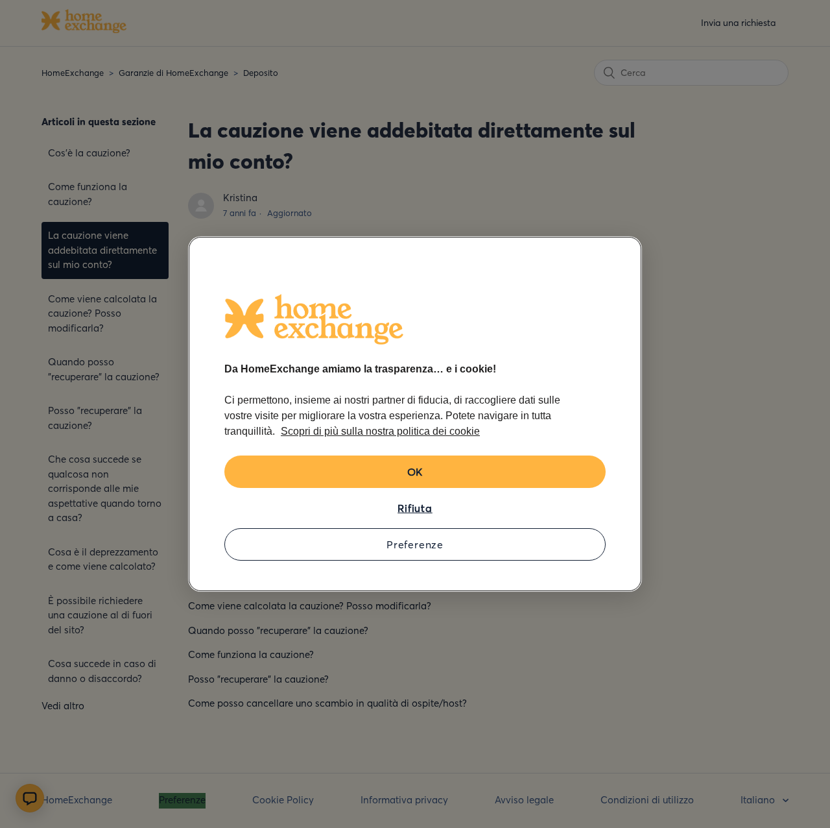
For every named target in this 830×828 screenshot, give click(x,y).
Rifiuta (415, 508)
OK (415, 471)
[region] (415, 414)
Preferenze (415, 544)
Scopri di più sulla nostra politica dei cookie (380, 431)
